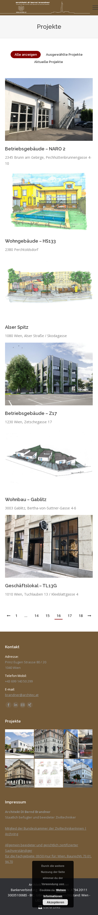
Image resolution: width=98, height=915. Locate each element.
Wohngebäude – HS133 (30, 241)
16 (59, 615)
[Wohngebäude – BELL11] (78, 773)
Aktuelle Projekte (48, 62)
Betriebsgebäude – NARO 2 (35, 148)
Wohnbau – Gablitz (25, 499)
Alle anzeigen (26, 54)
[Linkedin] (16, 705)
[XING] (30, 705)
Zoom (42, 109)
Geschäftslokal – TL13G (31, 585)
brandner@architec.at (21, 695)
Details (55, 109)
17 (70, 615)
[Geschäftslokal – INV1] (19, 773)
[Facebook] (9, 705)
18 (81, 615)
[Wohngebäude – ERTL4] (78, 744)
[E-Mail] (23, 705)
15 (47, 615)
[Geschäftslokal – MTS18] (49, 744)
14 (36, 615)
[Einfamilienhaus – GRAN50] (49, 773)
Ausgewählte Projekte (64, 54)
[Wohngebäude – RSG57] (19, 744)
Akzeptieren (55, 902)
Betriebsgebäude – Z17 (31, 413)
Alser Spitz (16, 327)
